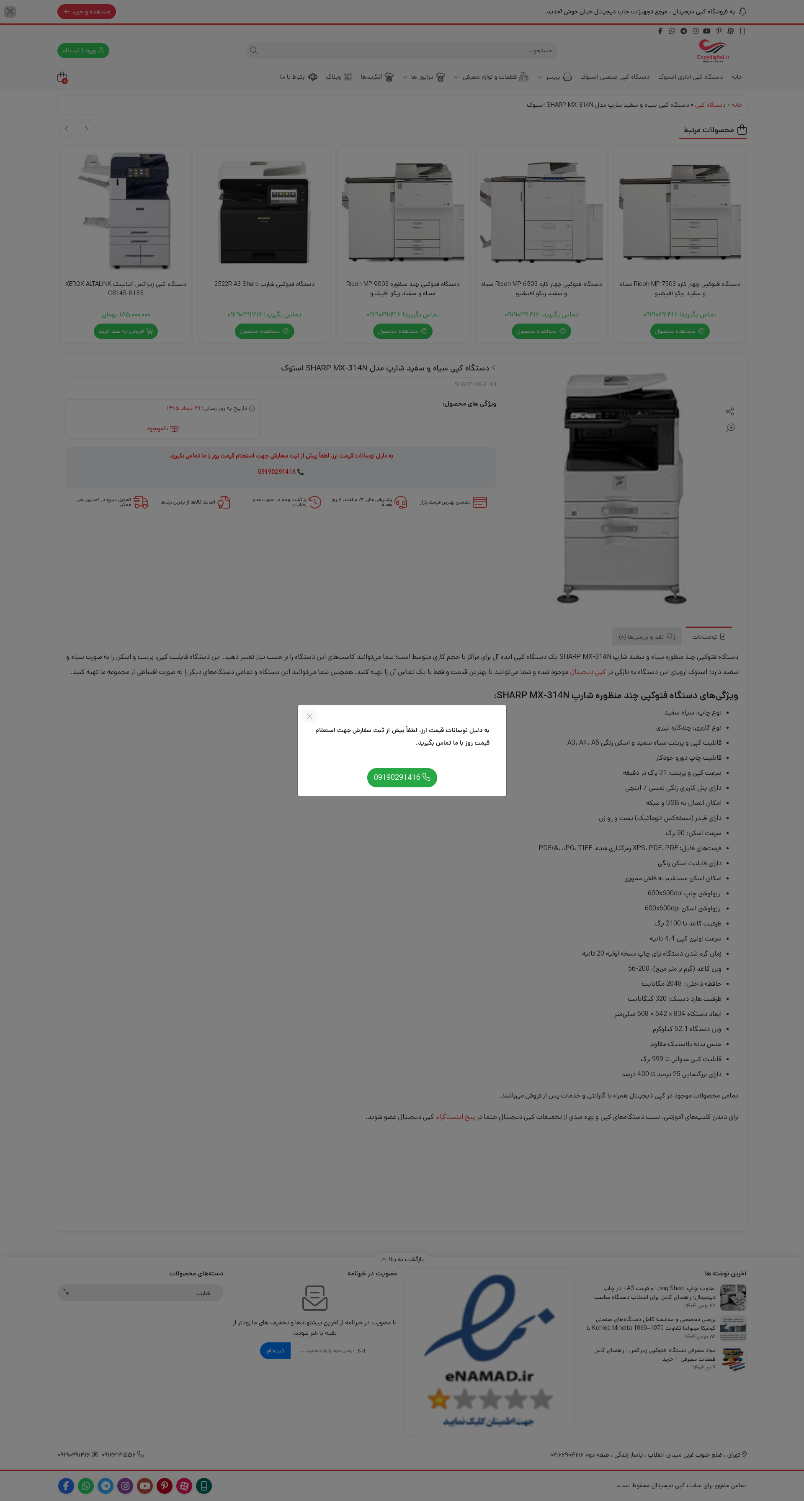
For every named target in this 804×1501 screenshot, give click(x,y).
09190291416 (398, 777)
